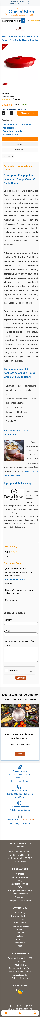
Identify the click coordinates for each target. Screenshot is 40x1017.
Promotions (20, 939)
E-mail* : (8, 631)
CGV (20, 887)
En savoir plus (19, 139)
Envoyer (20, 754)
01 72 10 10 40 (20, 820)
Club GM (20, 919)
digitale (19, 1005)
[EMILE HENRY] (20, 31)
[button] (23, 20)
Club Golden (20, 923)
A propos (20, 874)
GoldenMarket (19, 1009)
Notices (20, 929)
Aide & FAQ (20, 913)
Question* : (9, 645)
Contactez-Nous (20, 877)
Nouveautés (20, 932)
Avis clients (20, 897)
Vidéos (20, 936)
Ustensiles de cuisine (20, 884)
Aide (20, 946)
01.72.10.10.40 (20, 975)
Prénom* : (8, 620)
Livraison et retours (20, 916)
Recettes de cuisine (20, 926)
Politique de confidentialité (20, 890)
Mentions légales (20, 894)
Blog (20, 880)
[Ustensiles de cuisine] (20, 11)
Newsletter (20, 942)
